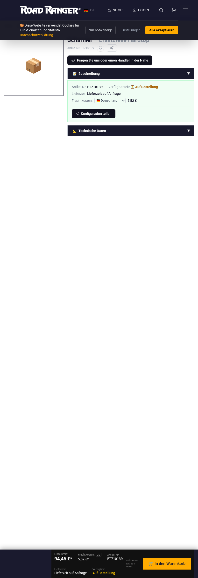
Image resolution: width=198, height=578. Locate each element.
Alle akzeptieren (161, 30)
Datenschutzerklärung (36, 35)
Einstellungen (130, 30)
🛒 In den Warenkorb (167, 563)
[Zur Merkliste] (100, 48)
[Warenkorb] (174, 10)
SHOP (118, 10)
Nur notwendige (101, 30)
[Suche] (161, 10)
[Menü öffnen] (185, 10)
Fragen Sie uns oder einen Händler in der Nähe (112, 60)
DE (89, 10)
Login (143, 10)
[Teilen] (112, 48)
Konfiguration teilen (96, 114)
